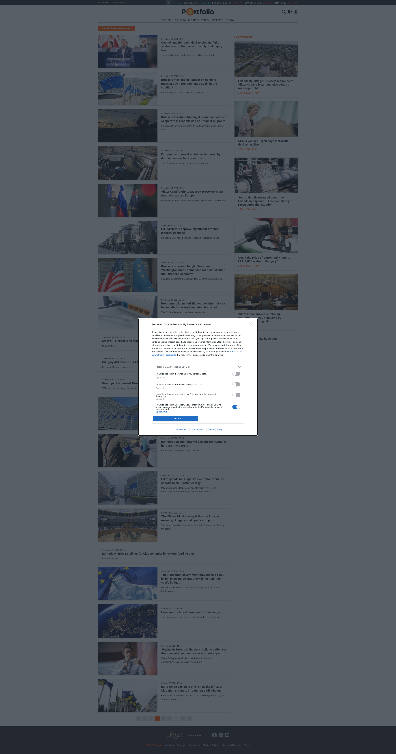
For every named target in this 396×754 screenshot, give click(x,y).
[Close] (251, 325)
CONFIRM (175, 418)
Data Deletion (180, 429)
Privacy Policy (215, 429)
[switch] (236, 374)
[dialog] (198, 377)
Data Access (198, 429)
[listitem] (198, 366)
